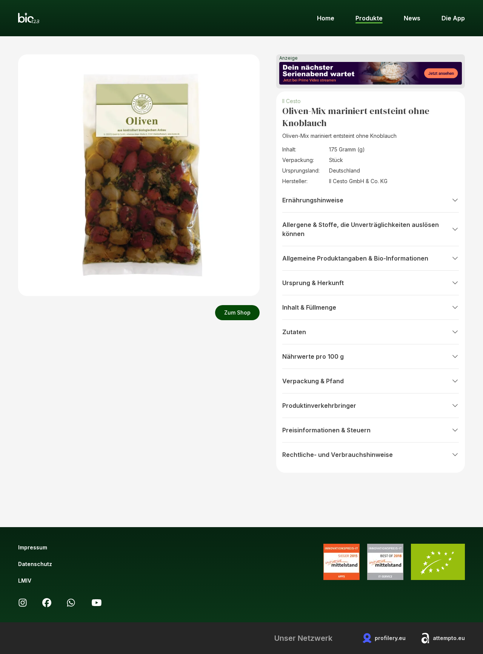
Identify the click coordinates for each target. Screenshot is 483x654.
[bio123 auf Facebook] (46, 602)
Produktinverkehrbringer (319, 405)
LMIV (24, 580)
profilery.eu (390, 638)
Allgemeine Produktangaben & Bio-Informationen (355, 258)
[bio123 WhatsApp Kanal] (70, 602)
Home (325, 18)
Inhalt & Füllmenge (309, 307)
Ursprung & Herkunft (313, 283)
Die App (453, 18)
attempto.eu (449, 638)
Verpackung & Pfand (313, 381)
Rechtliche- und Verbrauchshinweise (337, 454)
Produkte (369, 18)
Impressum (32, 547)
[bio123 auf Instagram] (22, 602)
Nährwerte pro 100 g (313, 356)
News (412, 18)
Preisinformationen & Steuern (326, 430)
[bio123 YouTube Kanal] (97, 602)
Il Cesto (291, 101)
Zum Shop (237, 312)
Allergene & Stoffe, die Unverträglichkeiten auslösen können (360, 229)
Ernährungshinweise (312, 200)
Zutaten (294, 332)
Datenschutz (35, 564)
